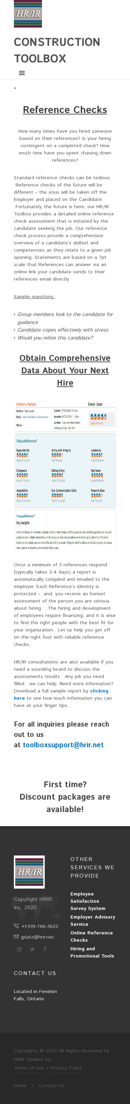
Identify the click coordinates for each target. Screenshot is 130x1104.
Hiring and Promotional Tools (92, 952)
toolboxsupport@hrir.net (63, 745)
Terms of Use (29, 1068)
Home (20, 1085)
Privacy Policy (66, 1068)
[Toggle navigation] (22, 73)
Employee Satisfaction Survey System (87, 901)
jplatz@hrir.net (37, 937)
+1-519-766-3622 (39, 926)
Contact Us (51, 1085)
